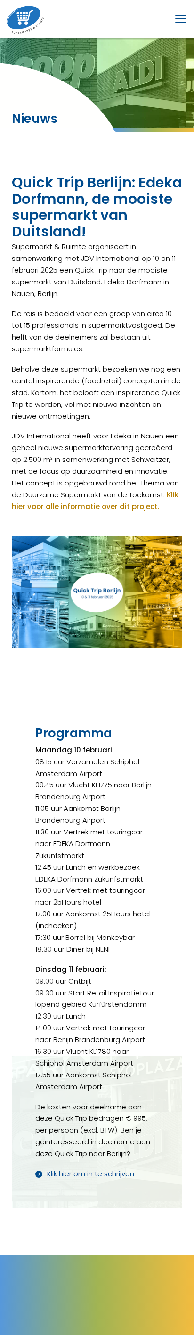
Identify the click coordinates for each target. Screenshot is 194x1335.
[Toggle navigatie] (181, 18)
